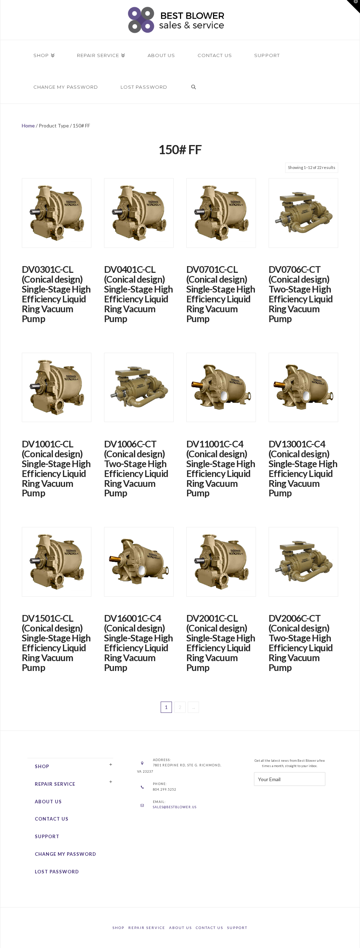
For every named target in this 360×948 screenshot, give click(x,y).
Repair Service (55, 784)
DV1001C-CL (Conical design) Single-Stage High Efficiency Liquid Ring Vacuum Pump (56, 468)
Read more (57, 246)
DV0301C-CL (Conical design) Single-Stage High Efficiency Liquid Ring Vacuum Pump (56, 294)
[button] (353, 6)
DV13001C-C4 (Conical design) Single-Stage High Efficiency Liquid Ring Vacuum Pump (303, 468)
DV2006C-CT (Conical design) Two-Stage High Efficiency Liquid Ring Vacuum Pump (301, 643)
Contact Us (52, 819)
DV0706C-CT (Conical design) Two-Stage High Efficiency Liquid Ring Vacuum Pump (301, 294)
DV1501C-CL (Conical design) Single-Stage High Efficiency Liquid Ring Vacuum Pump (56, 643)
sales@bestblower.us (175, 807)
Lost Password (57, 871)
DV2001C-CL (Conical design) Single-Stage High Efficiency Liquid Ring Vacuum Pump (220, 643)
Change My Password (65, 854)
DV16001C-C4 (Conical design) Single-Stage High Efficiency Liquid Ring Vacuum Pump (138, 643)
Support (47, 836)
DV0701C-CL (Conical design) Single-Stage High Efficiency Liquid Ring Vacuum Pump (220, 294)
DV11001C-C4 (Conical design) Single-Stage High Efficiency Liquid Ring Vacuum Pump (220, 468)
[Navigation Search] (193, 87)
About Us (48, 801)
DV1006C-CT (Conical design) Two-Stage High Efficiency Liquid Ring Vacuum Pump (136, 468)
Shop (42, 766)
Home (28, 125)
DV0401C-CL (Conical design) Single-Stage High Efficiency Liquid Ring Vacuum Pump (138, 294)
